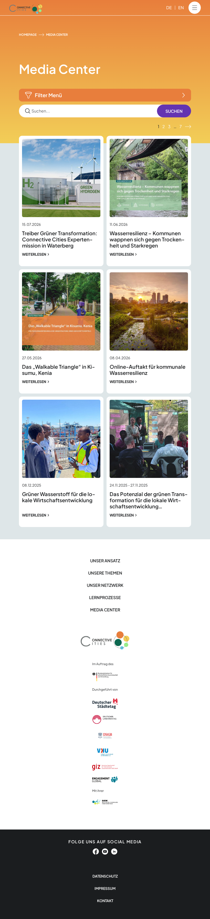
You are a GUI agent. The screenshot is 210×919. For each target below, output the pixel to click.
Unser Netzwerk (105, 585)
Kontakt (105, 900)
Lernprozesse (105, 597)
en (181, 7)
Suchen (174, 111)
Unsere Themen (105, 573)
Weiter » (188, 126)
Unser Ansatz (105, 560)
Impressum (105, 888)
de (169, 7)
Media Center (105, 609)
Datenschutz (105, 876)
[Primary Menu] (194, 8)
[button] (105, 95)
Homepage (28, 35)
